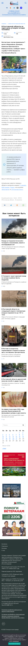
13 (13, 437)
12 (9, 437)
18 (6, 439)
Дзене (12, 187)
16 (23, 437)
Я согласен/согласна (14, 643)
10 (3, 437)
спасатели (19, 200)
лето (15, 198)
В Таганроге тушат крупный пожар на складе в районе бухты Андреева (14, 277)
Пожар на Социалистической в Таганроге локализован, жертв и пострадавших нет (13, 242)
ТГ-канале (22, 185)
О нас (3, 550)
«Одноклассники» (17, 189)
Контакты (4, 544)
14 (16, 437)
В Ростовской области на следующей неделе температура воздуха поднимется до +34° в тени (13, 311)
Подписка (5, 546)
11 (6, 437)
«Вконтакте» (5, 189)
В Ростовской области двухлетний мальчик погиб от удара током (14, 380)
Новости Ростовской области (12, 69)
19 (9, 439)
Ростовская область (8, 200)
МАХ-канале (6, 187)
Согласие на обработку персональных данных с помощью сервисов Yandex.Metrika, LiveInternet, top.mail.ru (13, 616)
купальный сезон (7, 198)
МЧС (20, 198)
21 (16, 439)
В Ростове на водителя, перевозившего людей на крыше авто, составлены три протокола (13, 350)
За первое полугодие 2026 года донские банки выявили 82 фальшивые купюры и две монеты (14, 411)
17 (3, 439)
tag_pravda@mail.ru (14, 13)
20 (13, 439)
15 (19, 437)
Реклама (4, 548)
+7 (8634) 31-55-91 (14, 11)
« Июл (4, 448)
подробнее (10, 636)
